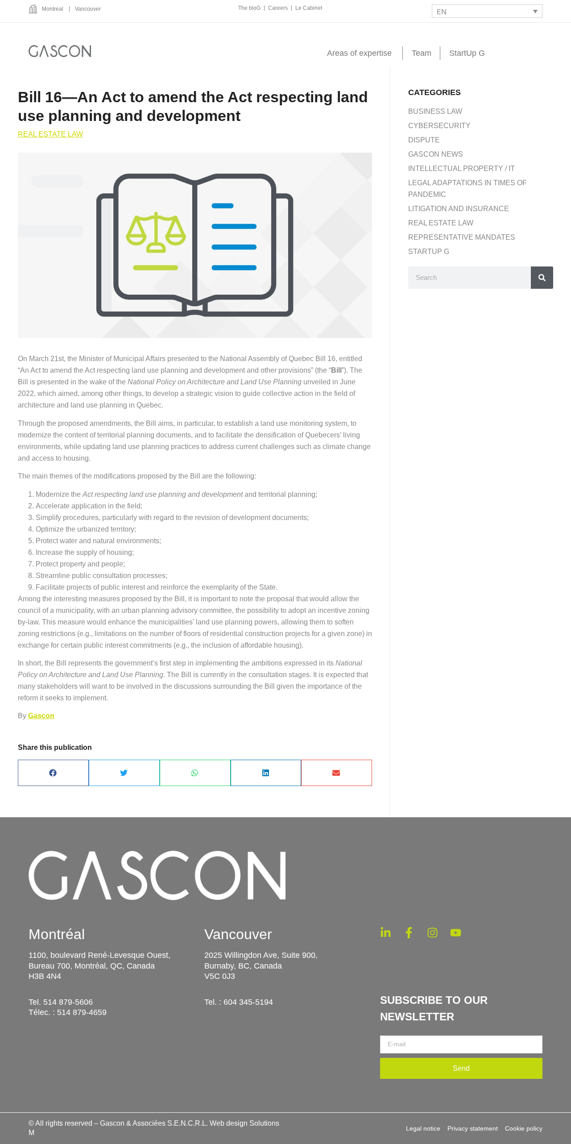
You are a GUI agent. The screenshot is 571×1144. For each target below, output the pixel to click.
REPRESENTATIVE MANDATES (461, 237)
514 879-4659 (82, 1012)
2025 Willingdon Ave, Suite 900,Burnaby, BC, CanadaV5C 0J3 (261, 966)
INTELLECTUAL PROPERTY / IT (461, 168)
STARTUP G (428, 251)
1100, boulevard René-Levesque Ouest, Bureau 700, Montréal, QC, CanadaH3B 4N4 (99, 966)
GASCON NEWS (435, 154)
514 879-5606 (68, 1002)
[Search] (542, 277)
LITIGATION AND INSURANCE (458, 208)
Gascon (41, 716)
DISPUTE (424, 140)
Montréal (57, 934)
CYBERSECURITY (439, 125)
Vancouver (238, 934)
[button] (53, 773)
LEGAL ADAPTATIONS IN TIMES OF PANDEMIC (467, 188)
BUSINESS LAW (435, 111)
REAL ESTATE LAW (50, 134)
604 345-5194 (248, 1002)
